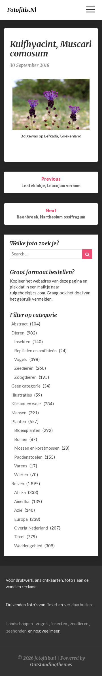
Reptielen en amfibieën (35, 350)
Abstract (19, 323)
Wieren (21, 474)
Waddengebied (28, 545)
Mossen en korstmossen (37, 447)
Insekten (22, 341)
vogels (42, 623)
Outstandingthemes (51, 664)
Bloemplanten (27, 430)
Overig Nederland (31, 527)
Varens (20, 465)
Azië (18, 510)
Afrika (20, 492)
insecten (59, 623)
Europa (21, 519)
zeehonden (16, 630)
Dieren (17, 332)
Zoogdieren (25, 377)
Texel (19, 536)
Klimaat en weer (26, 403)
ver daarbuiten (78, 604)
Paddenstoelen (28, 457)
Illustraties (21, 394)
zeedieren (79, 623)
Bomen (20, 439)
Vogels (20, 359)
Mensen (18, 412)
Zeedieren (23, 368)
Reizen (17, 483)
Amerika (21, 501)
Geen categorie (26, 385)
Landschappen (19, 623)
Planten (18, 421)
